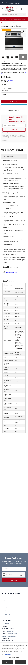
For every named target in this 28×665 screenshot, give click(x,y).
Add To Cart (14, 101)
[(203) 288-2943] (21, 9)
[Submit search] (24, 14)
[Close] (26, 645)
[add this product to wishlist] (23, 35)
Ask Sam (14, 129)
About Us (4, 611)
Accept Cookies (20, 662)
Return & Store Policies (8, 615)
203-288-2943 (9, 631)
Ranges (14, 22)
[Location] (17, 9)
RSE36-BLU (7, 81)
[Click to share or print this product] (23, 30)
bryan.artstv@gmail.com (11, 633)
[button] (2, 9)
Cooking (9, 22)
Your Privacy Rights (14, 657)
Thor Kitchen (10, 80)
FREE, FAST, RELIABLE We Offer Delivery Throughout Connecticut (15, 2)
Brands (3, 601)
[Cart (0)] (25, 9)
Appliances (3, 22)
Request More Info (15, 110)
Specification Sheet (11, 272)
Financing (4, 607)
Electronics (5, 599)
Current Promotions (7, 603)
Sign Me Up (14, 580)
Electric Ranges (21, 22)
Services (4, 609)
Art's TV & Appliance (8, 624)
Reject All (7, 662)
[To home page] (9, 9)
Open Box (4, 605)
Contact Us (4, 613)
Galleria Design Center (9, 636)
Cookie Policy (8, 654)
